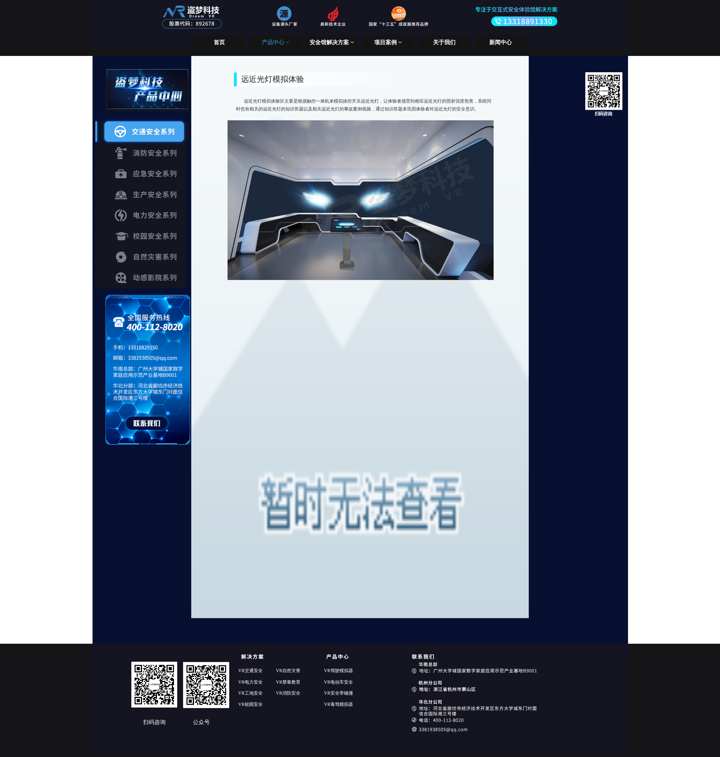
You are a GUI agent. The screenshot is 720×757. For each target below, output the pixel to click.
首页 (219, 42)
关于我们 (444, 42)
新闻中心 (500, 42)
